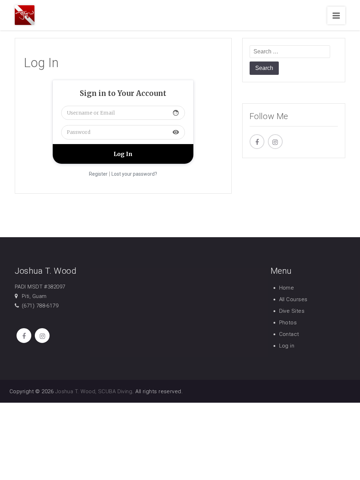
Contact (289, 334)
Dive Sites (292, 311)
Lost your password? (134, 174)
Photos (288, 322)
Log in (287, 346)
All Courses (293, 299)
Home (286, 288)
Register (98, 174)
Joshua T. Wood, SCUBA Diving (94, 391)
